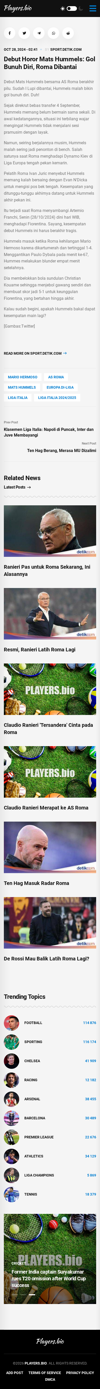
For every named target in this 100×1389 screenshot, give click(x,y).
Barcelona (34, 1118)
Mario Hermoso (22, 377)
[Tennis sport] (11, 1194)
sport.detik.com (66, 49)
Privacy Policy (80, 1373)
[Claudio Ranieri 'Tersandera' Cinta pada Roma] (50, 689)
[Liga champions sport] (11, 1175)
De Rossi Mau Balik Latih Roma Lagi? (46, 959)
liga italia (17, 398)
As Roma (56, 377)
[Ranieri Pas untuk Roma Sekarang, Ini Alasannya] (50, 531)
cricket (19, 1263)
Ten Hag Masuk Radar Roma (36, 883)
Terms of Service (44, 1373)
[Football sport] (11, 1022)
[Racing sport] (11, 1080)
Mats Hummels (22, 387)
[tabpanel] (50, 1259)
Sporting (33, 1042)
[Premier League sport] (11, 1137)
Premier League (39, 1137)
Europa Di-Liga (60, 387)
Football (33, 1023)
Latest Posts (14, 487)
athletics (33, 1156)
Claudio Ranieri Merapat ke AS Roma (46, 808)
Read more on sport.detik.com (33, 353)
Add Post (14, 1373)
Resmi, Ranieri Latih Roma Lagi (39, 649)
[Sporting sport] (11, 1041)
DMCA (50, 1379)
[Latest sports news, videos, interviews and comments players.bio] (18, 8)
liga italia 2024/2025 (57, 398)
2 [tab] (23, 1294)
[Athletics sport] (11, 1156)
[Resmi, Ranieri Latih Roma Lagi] (50, 614)
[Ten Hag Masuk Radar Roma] (50, 847)
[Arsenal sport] (11, 1099)
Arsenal (32, 1099)
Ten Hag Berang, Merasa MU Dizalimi (61, 450)
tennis (30, 1194)
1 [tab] (15, 1294)
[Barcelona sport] (11, 1118)
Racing (30, 1080)
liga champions (39, 1175)
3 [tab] (32, 1294)
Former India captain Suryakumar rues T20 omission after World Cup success (49, 1278)
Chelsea (32, 1061)
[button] (9, 33)
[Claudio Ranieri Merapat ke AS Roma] (50, 772)
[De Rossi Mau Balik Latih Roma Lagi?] (50, 923)
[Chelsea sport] (11, 1061)
